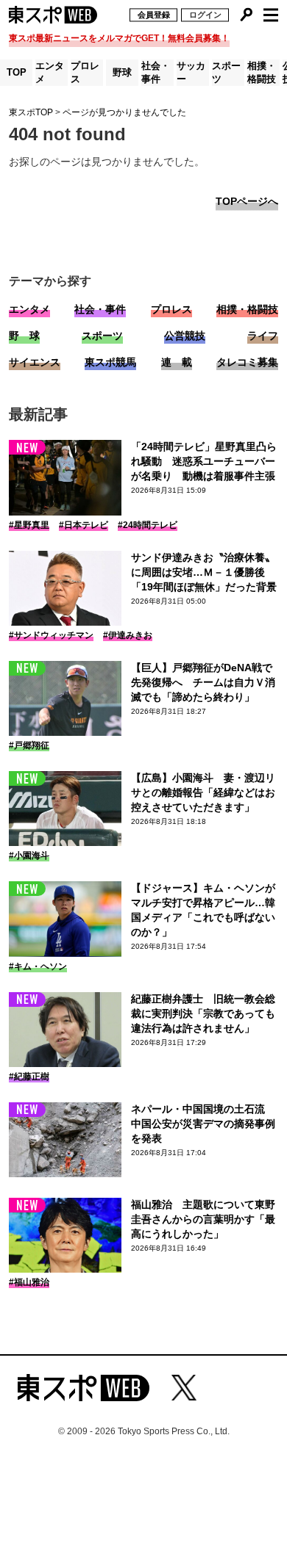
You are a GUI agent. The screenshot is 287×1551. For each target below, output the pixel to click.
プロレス (85, 72)
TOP (16, 72)
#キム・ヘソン (38, 966)
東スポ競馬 (110, 362)
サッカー (191, 72)
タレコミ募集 (247, 362)
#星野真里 (29, 525)
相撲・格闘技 (261, 72)
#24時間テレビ (147, 525)
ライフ (262, 335)
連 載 (176, 362)
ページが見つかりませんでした (124, 112)
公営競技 (184, 335)
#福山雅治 (29, 1282)
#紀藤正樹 (29, 1076)
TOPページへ (247, 201)
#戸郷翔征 (29, 745)
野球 (122, 72)
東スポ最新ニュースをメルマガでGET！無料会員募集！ (119, 38)
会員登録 (154, 14)
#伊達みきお (127, 635)
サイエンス (34, 362)
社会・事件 (155, 72)
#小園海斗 (29, 855)
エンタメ (49, 72)
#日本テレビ (83, 525)
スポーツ (226, 72)
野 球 (24, 335)
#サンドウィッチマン (51, 635)
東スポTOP (31, 112)
